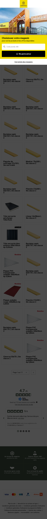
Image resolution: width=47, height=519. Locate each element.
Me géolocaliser (25, 54)
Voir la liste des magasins (23, 62)
